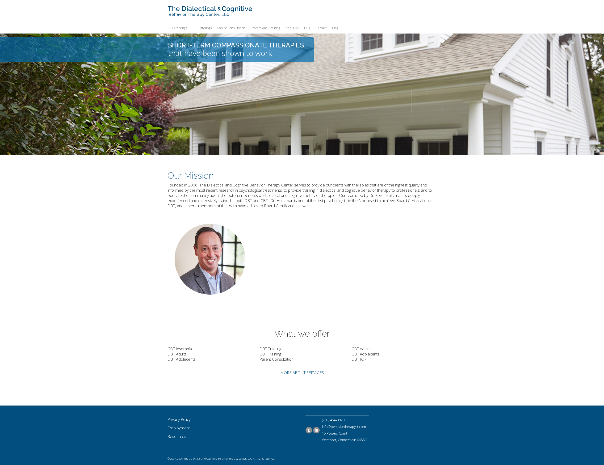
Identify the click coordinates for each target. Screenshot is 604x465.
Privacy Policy (179, 419)
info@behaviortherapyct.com (344, 426)
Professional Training (265, 28)
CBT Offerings (202, 28)
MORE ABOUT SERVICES (302, 372)
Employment (179, 428)
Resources (177, 436)
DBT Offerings (177, 28)
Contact (321, 28)
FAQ (307, 28)
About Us (292, 28)
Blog (335, 28)
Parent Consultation (231, 28)
